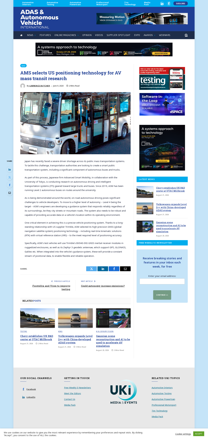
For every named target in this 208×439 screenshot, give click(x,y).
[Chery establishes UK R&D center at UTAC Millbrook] (37, 318)
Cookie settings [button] (183, 433)
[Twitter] (10, 177)
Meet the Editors (72, 393)
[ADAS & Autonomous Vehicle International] (39, 19)
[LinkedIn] (10, 169)
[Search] (186, 35)
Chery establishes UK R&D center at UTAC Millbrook (36, 337)
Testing (23, 331)
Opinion (87, 35)
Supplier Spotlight (118, 35)
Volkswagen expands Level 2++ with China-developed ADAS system (75, 339)
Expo (137, 35)
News (30, 35)
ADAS (23, 66)
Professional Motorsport (102, 3)
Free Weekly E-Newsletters (77, 387)
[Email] (10, 193)
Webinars (164, 35)
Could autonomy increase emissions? (103, 285)
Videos (99, 35)
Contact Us (69, 399)
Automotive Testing (52, 3)
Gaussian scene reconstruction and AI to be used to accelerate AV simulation (113, 340)
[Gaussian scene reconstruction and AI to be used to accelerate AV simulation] (113, 318)
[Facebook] (10, 185)
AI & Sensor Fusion (105, 331)
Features (45, 35)
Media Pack (147, 3)
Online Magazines (65, 35)
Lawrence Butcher (39, 86)
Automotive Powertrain (75, 3)
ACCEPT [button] (198, 433)
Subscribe (180, 3)
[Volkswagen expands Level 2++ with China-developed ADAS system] (75, 318)
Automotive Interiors (27, 3)
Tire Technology (130, 3)
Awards (148, 35)
